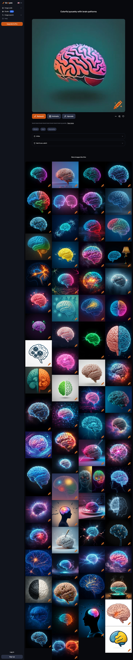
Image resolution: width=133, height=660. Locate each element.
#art (43, 129)
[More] (116, 116)
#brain (35, 129)
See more (70, 123)
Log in (12, 652)
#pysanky (52, 129)
